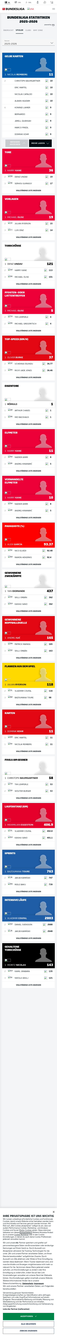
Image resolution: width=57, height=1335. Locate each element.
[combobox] (28, 44)
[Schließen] (54, 1212)
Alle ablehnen (28, 1324)
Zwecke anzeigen (28, 1331)
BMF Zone (38, 30)
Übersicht (8, 30)
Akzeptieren (26, 1316)
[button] (53, 9)
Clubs (28, 30)
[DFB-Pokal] (38, 2)
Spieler (19, 30)
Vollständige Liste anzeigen (28, 190)
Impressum (39, 1284)
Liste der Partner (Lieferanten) (16, 1309)
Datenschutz (27, 1284)
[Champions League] (44, 2)
